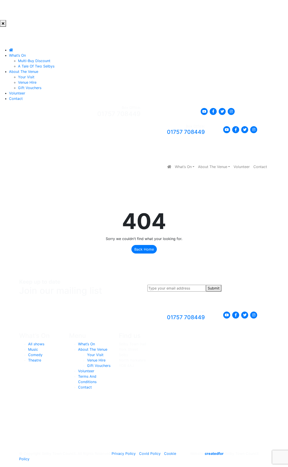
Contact (16, 98)
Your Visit (26, 77)
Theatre (34, 360)
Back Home (144, 249)
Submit (214, 288)
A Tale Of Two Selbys (36, 66)
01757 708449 (119, 114)
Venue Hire (27, 82)
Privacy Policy (124, 453)
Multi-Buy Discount (34, 60)
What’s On (17, 55)
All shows (36, 344)
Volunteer (17, 93)
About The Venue (23, 71)
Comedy (35, 354)
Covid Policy (150, 453)
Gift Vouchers (29, 87)
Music (33, 349)
